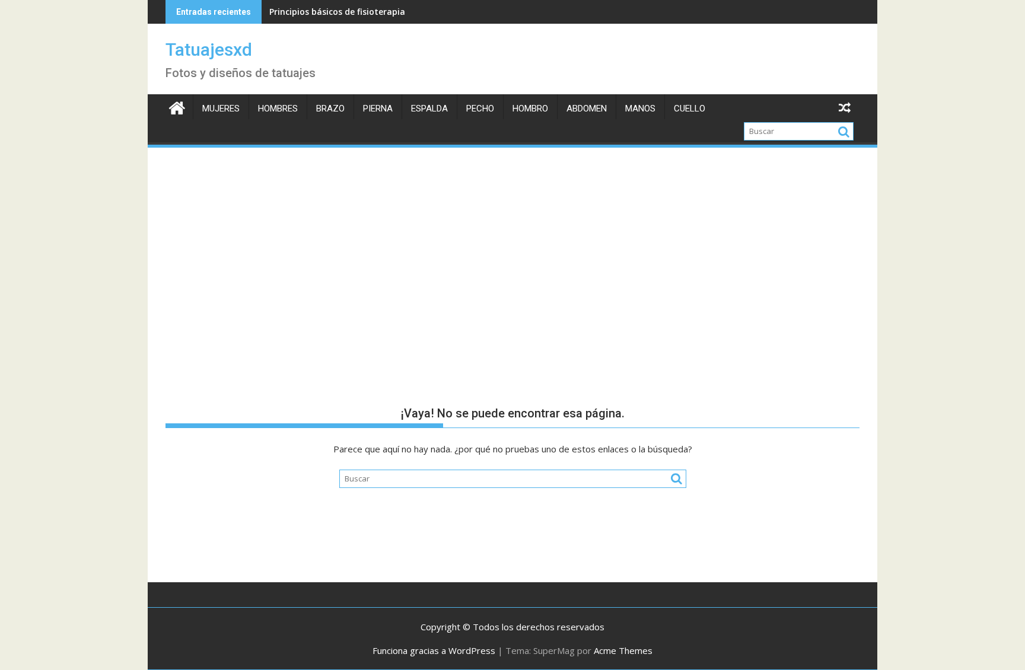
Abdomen (586, 108)
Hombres (278, 108)
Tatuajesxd (208, 49)
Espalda (429, 108)
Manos (640, 108)
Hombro (530, 108)
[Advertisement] (512, 238)
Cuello (689, 108)
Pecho (480, 108)
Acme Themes (623, 650)
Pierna (378, 108)
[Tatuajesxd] (177, 106)
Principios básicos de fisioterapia (337, 11)
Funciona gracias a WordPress (434, 650)
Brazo (330, 108)
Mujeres (221, 108)
